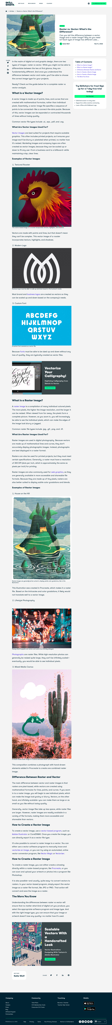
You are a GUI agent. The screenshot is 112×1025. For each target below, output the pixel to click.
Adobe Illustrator (19, 834)
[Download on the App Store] (88, 1004)
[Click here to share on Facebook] (7, 66)
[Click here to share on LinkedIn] (7, 69)
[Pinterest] (88, 1021)
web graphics (57, 472)
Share (8, 60)
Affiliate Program (10, 1011)
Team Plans (35, 1002)
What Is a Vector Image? (85, 65)
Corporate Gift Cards (38, 1007)
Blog (7, 1009)
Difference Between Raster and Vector (89, 70)
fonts (22, 351)
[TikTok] (91, 1021)
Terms (39, 1021)
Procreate (56, 868)
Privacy (32, 1021)
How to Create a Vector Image (86, 72)
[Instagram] (80, 1021)
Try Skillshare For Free (98, 3)
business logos (33, 294)
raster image (19, 406)
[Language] (88, 3)
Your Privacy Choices (50, 1021)
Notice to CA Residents (67, 1021)
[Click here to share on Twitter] (7, 62)
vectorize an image (20, 850)
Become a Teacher (63, 1002)
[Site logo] (10, 3)
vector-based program (51, 831)
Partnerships (9, 1014)
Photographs (18, 654)
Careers (8, 1005)
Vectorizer (60, 853)
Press (7, 1007)
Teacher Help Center (64, 1005)
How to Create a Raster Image (86, 74)
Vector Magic (47, 853)
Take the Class (50, 387)
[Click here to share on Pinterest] (7, 73)
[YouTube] (85, 1021)
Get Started (89, 96)
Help (25, 1021)
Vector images (18, 133)
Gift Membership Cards (38, 1005)
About (7, 1002)
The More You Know (83, 76)
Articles (12, 11)
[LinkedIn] (83, 1021)
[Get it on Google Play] (89, 1010)
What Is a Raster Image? (85, 67)
